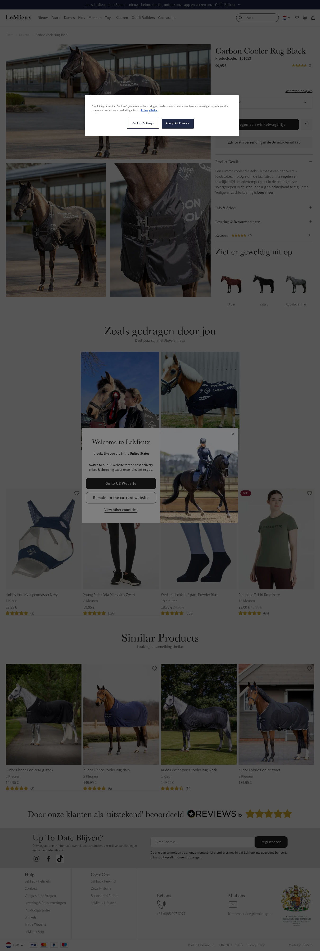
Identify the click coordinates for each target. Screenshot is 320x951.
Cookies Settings (143, 123)
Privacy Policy (149, 110)
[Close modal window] (232, 434)
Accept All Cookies (177, 123)
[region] (162, 115)
